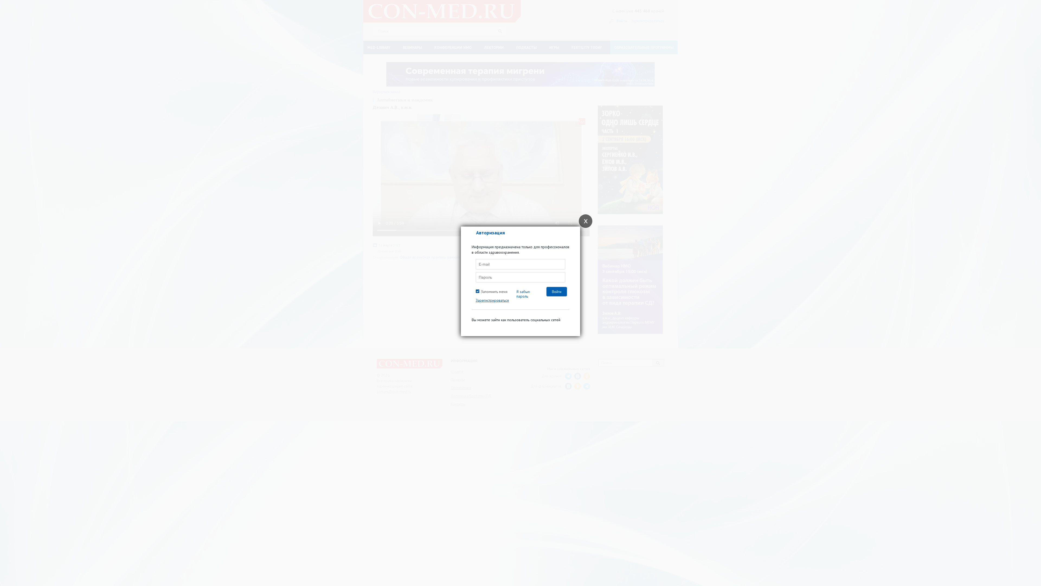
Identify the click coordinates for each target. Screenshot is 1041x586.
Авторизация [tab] (490, 233)
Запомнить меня (494, 291)
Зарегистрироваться (492, 300)
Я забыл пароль (523, 294)
